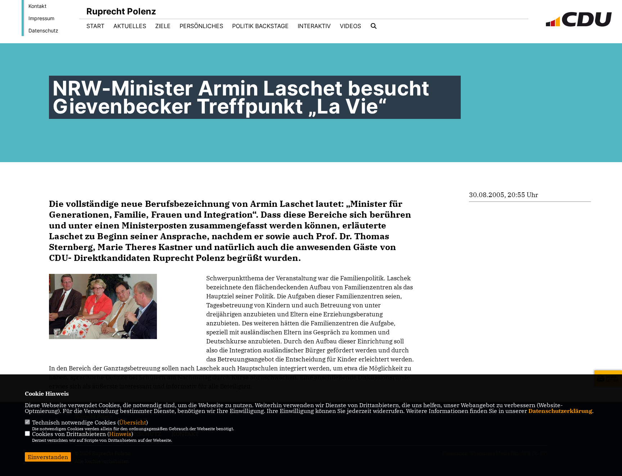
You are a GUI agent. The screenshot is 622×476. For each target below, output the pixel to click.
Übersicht (132, 422)
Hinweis (120, 433)
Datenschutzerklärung (560, 410)
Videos (350, 26)
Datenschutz (43, 30)
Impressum (41, 18)
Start (95, 26)
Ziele (163, 26)
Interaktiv (314, 26)
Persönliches (201, 26)
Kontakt (37, 6)
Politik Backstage (260, 26)
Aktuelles (129, 26)
